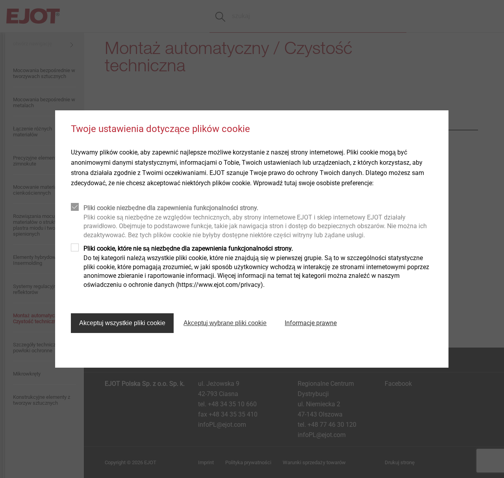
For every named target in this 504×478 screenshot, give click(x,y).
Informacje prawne (311, 323)
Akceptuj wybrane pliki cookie (225, 323)
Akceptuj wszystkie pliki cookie (122, 323)
